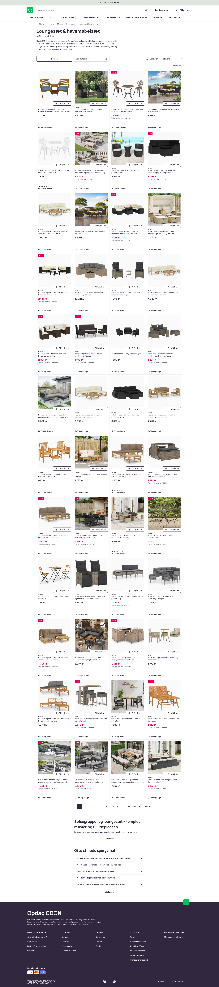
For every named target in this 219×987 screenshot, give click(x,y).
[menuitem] (36, 17)
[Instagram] (105, 981)
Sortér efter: (155, 59)
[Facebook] (114, 981)
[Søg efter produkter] (146, 10)
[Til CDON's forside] (30, 10)
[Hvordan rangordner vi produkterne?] (147, 59)
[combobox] (93, 10)
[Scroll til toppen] (186, 902)
